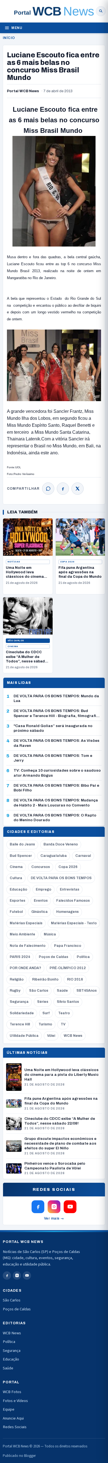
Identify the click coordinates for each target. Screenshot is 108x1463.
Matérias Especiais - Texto (74, 923)
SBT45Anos (86, 991)
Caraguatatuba (53, 856)
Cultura (16, 878)
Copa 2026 (67, 561)
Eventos (41, 901)
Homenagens (67, 912)
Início (9, 38)
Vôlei (51, 1036)
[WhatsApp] (48, 488)
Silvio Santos (68, 1002)
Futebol (16, 912)
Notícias (13, 561)
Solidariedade (22, 1013)
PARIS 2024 (20, 957)
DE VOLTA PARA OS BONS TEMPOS (61, 878)
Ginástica (39, 912)
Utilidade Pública (24, 1036)
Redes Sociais (15, 1427)
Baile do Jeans (22, 844)
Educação (18, 889)
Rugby (15, 991)
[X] (77, 488)
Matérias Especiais (26, 923)
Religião (17, 979)
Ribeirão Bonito (45, 979)
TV (63, 1024)
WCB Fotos (12, 1392)
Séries (42, 1002)
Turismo (45, 1024)
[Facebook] (63, 488)
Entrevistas (69, 889)
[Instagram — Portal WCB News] (54, 1206)
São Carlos (15, 640)
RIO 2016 (75, 979)
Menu (16, 28)
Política (83, 957)
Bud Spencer (21, 856)
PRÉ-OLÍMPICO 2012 (68, 968)
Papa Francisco (67, 946)
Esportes (17, 901)
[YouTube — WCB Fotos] (70, 1206)
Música (50, 934)
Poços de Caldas (53, 957)
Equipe (8, 1409)
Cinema (12, 646)
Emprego (43, 889)
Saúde (62, 991)
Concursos (40, 867)
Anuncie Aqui (13, 1418)
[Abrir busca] (101, 11)
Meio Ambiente (22, 934)
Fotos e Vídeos (15, 1401)
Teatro (64, 1013)
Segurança (19, 1002)
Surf (46, 1013)
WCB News (73, 1036)
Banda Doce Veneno (60, 844)
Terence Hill (20, 1024)
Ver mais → (54, 1218)
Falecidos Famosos (73, 901)
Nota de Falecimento (27, 946)
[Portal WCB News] (54, 11)
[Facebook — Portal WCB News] (38, 1206)
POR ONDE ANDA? (25, 968)
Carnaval (83, 856)
